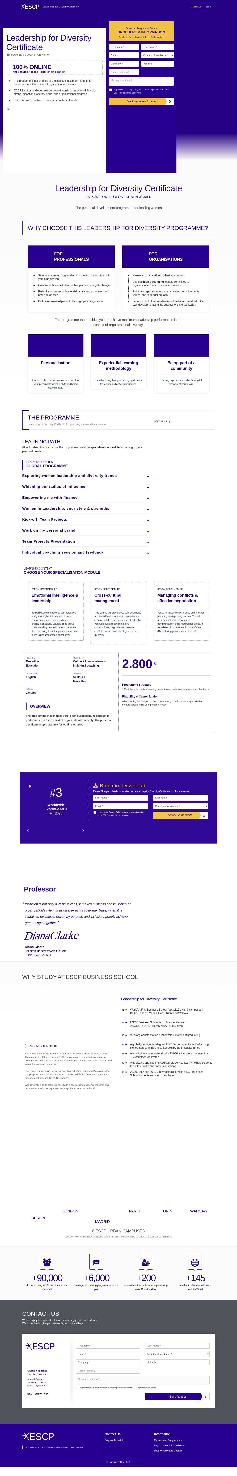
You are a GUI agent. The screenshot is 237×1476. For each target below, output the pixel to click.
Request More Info (114, 1440)
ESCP (58, 1053)
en (212, 6)
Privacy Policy (132, 89)
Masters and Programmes (168, 1440)
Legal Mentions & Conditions (169, 1445)
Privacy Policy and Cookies (168, 1450)
